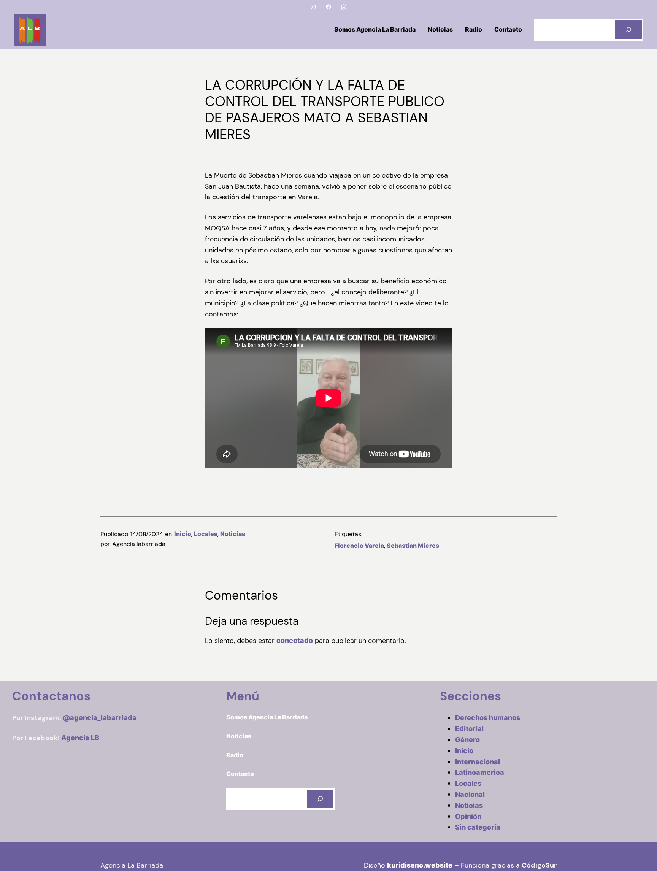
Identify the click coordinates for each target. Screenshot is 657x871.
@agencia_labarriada (99, 718)
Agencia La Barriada (131, 865)
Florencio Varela (359, 545)
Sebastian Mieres (413, 545)
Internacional (477, 762)
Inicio (182, 534)
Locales (205, 534)
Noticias (232, 534)
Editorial (469, 729)
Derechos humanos (487, 718)
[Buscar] (628, 29)
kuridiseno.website (419, 865)
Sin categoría (477, 827)
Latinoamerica (479, 772)
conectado (294, 640)
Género (467, 740)
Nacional (470, 794)
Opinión (468, 816)
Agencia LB (80, 738)
